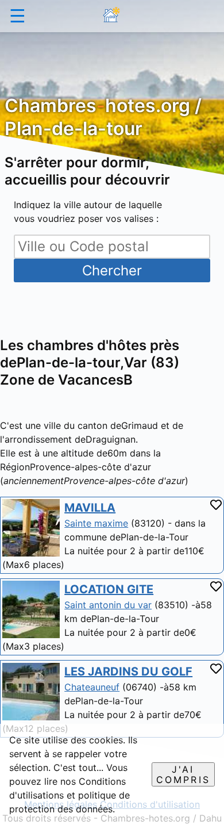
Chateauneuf (91, 687)
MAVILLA (89, 508)
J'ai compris (183, 774)
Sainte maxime (96, 523)
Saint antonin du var (108, 605)
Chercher (112, 270)
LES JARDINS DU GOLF (128, 671)
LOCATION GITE (108, 589)
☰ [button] (17, 16)
